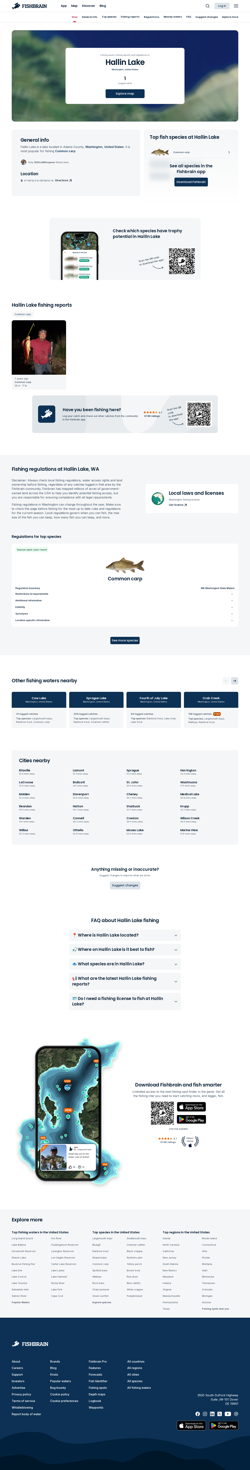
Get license (176, 505)
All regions (134, 1368)
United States (132, 69)
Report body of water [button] (26, 1414)
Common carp (23, 314)
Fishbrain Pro (98, 1361)
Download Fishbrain (191, 182)
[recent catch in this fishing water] (39, 355)
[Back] (226, 680)
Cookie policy (59, 1394)
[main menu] (236, 6)
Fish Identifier (98, 1381)
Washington (118, 69)
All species (134, 1381)
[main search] (207, 5)
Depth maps (97, 1394)
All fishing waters (139, 1388)
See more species (125, 640)
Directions (61, 180)
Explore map (125, 93)
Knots (54, 1374)
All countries (135, 1361)
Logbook (95, 1401)
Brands (55, 1361)
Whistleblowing (22, 1407)
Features (95, 1368)
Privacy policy (21, 1394)
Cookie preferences (64, 1401)
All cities (133, 1374)
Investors (18, 1381)
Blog (53, 1368)
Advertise (18, 1388)
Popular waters (60, 1381)
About (16, 1361)
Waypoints (96, 1407)
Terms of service (23, 1401)
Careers (17, 1368)
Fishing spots (98, 1388)
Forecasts (95, 1374)
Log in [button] (222, 6)
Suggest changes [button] (125, 885)
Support (17, 1374)
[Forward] (234, 680)
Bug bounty (58, 1388)
